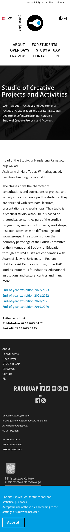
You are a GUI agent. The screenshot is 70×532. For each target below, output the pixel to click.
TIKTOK (48, 388)
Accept (13, 522)
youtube (54, 388)
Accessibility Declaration (40, 2)
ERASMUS (18, 56)
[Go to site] (35, 23)
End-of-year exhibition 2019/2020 (25, 307)
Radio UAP (26, 388)
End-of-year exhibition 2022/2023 (25, 290)
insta (59, 388)
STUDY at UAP (48, 50)
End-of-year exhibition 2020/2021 (25, 301)
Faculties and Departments (39, 106)
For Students (44, 44)
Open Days (19, 50)
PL (58, 56)
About (19, 44)
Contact (41, 56)
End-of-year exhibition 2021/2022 (25, 295)
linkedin (65, 388)
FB (42, 388)
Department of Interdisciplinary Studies (27, 116)
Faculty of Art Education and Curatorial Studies (31, 111)
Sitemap (60, 2)
